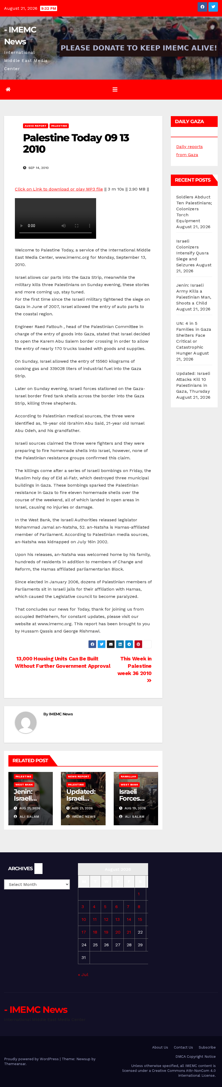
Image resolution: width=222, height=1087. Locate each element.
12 (106, 919)
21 (129, 932)
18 (95, 932)
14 (129, 919)
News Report (78, 776)
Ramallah (128, 776)
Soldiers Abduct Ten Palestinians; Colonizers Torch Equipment (194, 208)
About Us (160, 1047)
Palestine (59, 125)
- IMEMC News (35, 1009)
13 (117, 919)
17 (83, 932)
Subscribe (207, 1047)
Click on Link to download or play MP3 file (59, 189)
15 (140, 919)
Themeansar (14, 1064)
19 (106, 932)
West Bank (24, 784)
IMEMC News (61, 714)
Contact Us (183, 1047)
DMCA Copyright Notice (195, 1057)
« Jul (83, 974)
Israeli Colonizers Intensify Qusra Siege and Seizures (192, 252)
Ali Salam (28, 816)
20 (117, 932)
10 (83, 919)
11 (95, 919)
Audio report (36, 125)
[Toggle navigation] (115, 89)
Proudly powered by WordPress (32, 1059)
